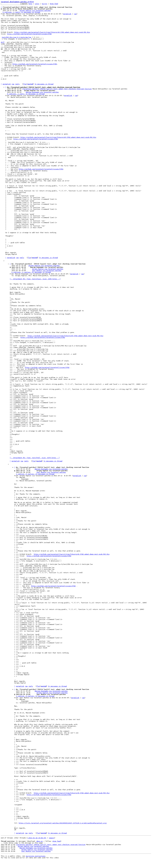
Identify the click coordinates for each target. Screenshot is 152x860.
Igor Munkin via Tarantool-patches (46, 270)
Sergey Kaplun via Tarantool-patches (35, 10)
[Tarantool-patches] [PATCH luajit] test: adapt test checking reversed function (57, 89)
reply (17, 84)
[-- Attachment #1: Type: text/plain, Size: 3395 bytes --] (35, 279)
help (30, 4)
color (37, 4)
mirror (44, 4)
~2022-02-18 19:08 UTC (37, 838)
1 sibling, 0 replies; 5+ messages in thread (35, 474)
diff (2, 42)
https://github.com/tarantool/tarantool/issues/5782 (29, 34)
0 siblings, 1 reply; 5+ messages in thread (21, 12)
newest (51, 838)
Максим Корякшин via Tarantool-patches (42, 92)
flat (25, 84)
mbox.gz (39, 841)
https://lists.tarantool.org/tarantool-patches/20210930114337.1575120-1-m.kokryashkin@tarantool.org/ (63, 823)
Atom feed (54, 4)
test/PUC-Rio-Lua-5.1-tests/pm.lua (16, 37)
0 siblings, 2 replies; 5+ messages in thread (31, 272)
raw (75, 14)
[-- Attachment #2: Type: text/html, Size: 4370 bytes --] (35, 458)
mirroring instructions (35, 856)
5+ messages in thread (44, 84)
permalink (67, 14)
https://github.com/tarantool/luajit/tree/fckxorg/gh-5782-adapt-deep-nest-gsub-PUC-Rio (52, 32)
